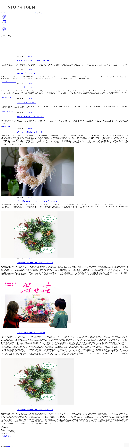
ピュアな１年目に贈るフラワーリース (31, 132)
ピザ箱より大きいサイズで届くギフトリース (34, 61)
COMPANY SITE (7, 436)
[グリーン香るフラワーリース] (8, 82)
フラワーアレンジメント (29, 328)
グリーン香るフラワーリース (28, 87)
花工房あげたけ (10, 446)
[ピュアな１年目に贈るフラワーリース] (10, 126)
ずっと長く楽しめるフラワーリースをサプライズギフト (38, 201)
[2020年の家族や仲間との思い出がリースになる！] (37, 257)
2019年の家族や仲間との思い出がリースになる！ (35, 410)
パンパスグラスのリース (26, 103)
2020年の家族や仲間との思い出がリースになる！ (35, 263)
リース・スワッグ (27, 56)
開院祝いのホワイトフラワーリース (30, 117)
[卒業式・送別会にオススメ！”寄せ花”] (37, 327)
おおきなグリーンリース (26, 73)
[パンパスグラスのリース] (7, 97)
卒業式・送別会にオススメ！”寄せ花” (31, 333)
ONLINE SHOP (6, 435)
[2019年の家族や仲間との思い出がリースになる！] (37, 404)
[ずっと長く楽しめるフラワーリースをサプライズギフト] (37, 196)
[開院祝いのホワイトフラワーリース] (8, 111)
